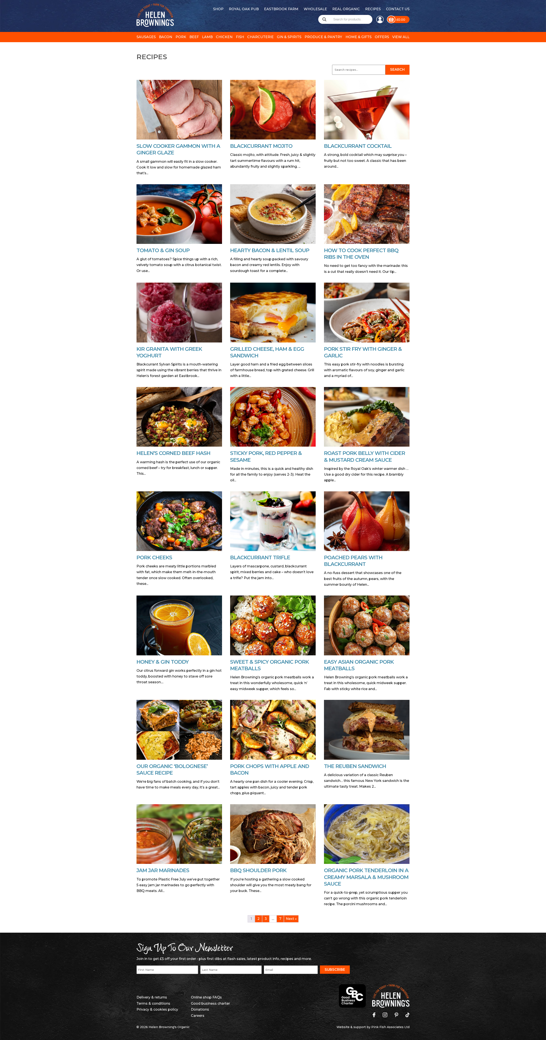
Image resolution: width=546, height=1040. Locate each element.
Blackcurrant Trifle (260, 557)
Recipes (373, 9)
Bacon (165, 37)
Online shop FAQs (206, 997)
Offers (382, 37)
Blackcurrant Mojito (261, 146)
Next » (291, 919)
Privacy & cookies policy (157, 1009)
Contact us (398, 9)
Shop (218, 9)
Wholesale (315, 9)
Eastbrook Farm (281, 9)
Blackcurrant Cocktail (358, 146)
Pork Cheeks (154, 557)
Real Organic (346, 9)
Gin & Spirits (289, 37)
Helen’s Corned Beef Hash (173, 453)
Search (397, 70)
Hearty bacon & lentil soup (269, 250)
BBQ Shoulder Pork (258, 870)
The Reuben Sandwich (355, 766)
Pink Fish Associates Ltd (390, 1027)
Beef (194, 37)
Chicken (224, 37)
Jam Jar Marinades (162, 870)
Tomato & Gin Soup (163, 250)
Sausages (146, 37)
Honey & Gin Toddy (162, 662)
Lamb (207, 37)
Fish (240, 37)
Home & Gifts (359, 37)
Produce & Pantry (323, 37)
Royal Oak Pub (244, 9)
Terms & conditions (153, 1003)
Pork (181, 37)
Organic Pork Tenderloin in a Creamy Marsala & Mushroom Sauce (366, 877)
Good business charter (210, 1003)
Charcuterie (260, 37)
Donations (200, 1009)
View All (401, 37)
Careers (197, 1016)
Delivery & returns (151, 997)
